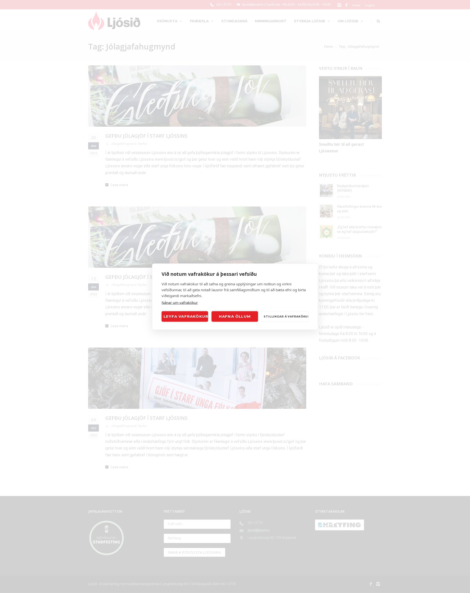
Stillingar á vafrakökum (286, 316)
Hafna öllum (235, 316)
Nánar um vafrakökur (180, 302)
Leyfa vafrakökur (186, 316)
